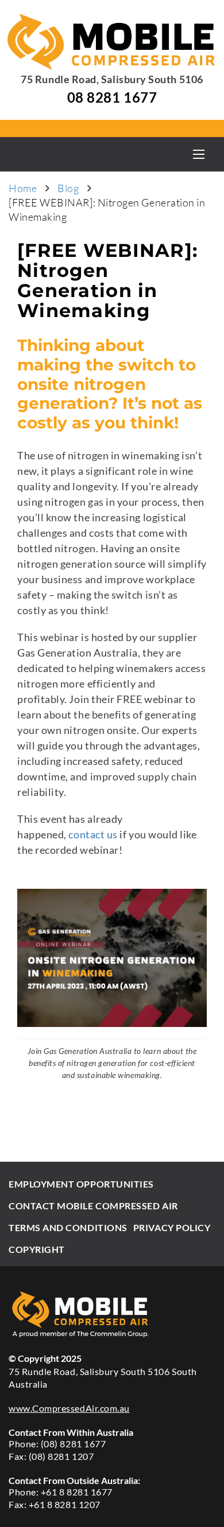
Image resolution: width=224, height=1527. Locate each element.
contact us (92, 834)
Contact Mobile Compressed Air (93, 1205)
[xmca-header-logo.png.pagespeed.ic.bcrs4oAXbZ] (112, 42)
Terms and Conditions (68, 1227)
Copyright (37, 1249)
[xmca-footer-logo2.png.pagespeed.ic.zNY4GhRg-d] (112, 1314)
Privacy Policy (172, 1227)
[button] (198, 154)
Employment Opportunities (81, 1183)
